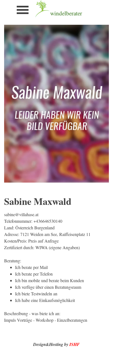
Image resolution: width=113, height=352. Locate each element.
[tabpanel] (75, 13)
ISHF (74, 344)
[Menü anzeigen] (23, 10)
